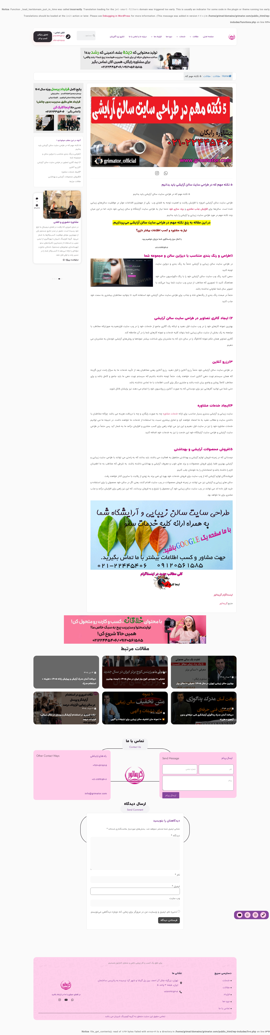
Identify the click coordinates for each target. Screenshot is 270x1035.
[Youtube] (66, 1000)
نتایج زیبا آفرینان (117, 36)
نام (177, 875)
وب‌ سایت (174, 898)
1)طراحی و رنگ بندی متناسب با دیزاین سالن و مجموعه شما (61, 156)
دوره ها (169, 36)
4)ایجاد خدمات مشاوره (71, 172)
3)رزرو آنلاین (75, 167)
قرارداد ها (157, 36)
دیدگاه (175, 835)
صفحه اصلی (208, 36)
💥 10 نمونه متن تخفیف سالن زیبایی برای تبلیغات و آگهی (138, 719)
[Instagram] (157, 173)
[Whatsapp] (166, 173)
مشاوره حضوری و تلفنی (65, 222)
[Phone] (263, 915)
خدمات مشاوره (170, 413)
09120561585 (59, 40)
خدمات (182, 36)
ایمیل (176, 886)
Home (225, 76)
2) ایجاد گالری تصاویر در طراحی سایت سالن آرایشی (59, 162)
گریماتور (223, 603)
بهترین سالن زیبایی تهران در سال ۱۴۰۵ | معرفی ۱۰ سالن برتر (205, 683)
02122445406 (59, 36)
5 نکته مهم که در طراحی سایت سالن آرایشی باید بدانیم (59, 147)
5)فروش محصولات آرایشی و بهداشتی (64, 176)
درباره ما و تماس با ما (138, 36)
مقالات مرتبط (75, 181)
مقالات (195, 36)
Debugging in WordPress (116, 16)
